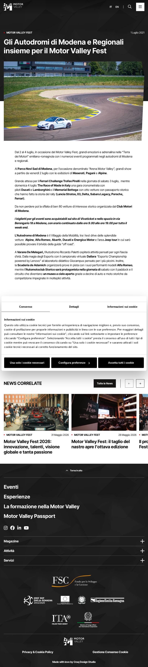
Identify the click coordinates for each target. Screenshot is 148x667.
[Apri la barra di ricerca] (130, 7)
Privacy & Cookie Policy (37, 652)
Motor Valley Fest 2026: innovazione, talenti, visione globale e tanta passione (32, 447)
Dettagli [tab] (74, 306)
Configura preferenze (71, 362)
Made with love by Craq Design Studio (74, 661)
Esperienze (17, 497)
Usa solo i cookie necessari (27, 362)
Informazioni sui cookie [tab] (122, 306)
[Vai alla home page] (13, 7)
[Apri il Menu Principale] (140, 7)
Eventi (11, 487)
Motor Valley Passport (29, 516)
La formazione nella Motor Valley (41, 506)
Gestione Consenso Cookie (110, 652)
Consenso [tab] (25, 306)
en (117, 6)
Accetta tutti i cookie (121, 362)
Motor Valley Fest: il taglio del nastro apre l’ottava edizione (100, 444)
